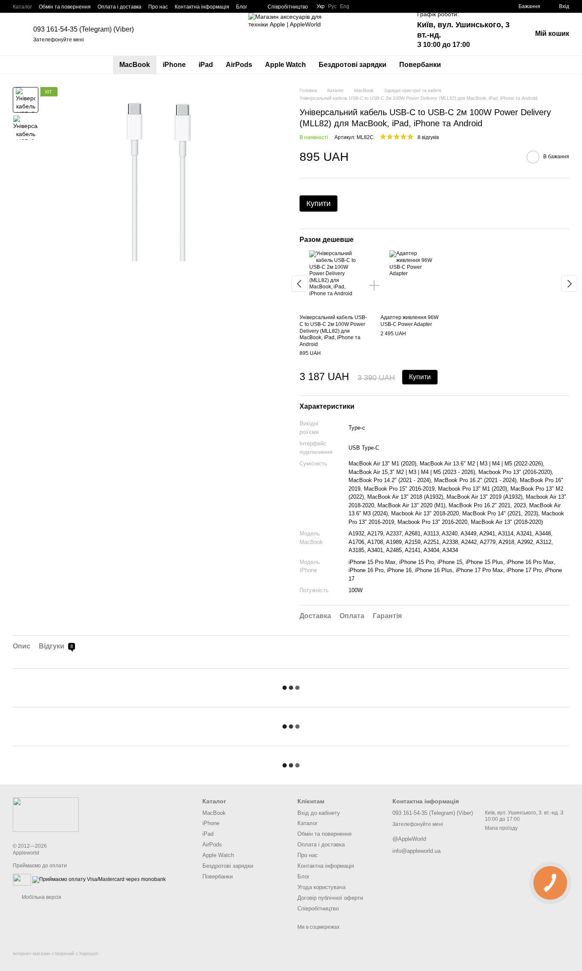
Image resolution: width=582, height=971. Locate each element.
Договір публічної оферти (330, 898)
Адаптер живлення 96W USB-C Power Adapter (409, 320)
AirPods (239, 64)
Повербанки (420, 64)
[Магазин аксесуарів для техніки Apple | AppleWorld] (46, 814)
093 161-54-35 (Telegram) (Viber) (83, 29)
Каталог (22, 7)
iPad (206, 64)
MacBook (134, 64)
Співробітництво (288, 7)
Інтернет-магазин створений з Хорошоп (55, 953)
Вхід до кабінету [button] (318, 813)
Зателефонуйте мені (58, 40)
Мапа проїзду (501, 828)
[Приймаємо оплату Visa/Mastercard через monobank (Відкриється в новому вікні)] (99, 879)
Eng (344, 6)
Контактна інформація (202, 7)
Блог (241, 7)
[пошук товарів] (463, 65)
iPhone (174, 64)
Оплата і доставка (119, 7)
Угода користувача (321, 887)
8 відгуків (428, 137)
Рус (332, 6)
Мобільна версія (40, 897)
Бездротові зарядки (352, 64)
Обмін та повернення (65, 7)
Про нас (158, 7)
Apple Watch (285, 64)
